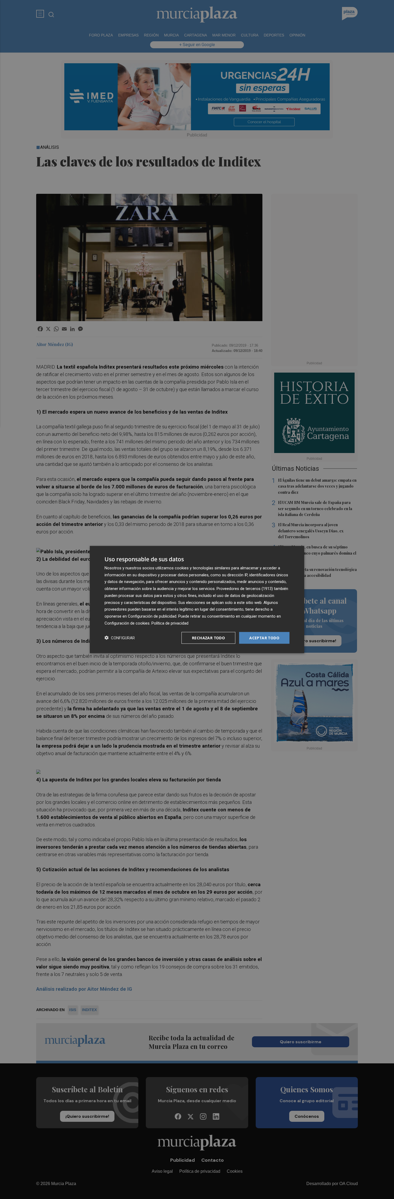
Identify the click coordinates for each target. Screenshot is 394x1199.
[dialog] (197, 599)
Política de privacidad (169, 623)
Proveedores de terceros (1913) (245, 588)
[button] (120, 638)
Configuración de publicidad (152, 616)
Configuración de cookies (127, 623)
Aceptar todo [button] (264, 637)
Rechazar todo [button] (208, 637)
